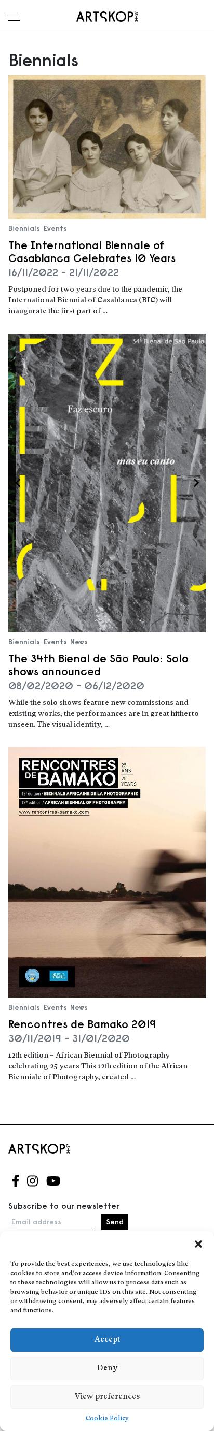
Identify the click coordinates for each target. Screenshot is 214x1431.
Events (55, 228)
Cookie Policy (107, 1418)
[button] (198, 1244)
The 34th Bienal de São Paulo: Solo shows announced (98, 665)
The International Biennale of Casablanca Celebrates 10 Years (92, 251)
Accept (107, 1340)
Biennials (24, 228)
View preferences (107, 1397)
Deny (107, 1368)
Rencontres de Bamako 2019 (82, 1024)
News (79, 641)
